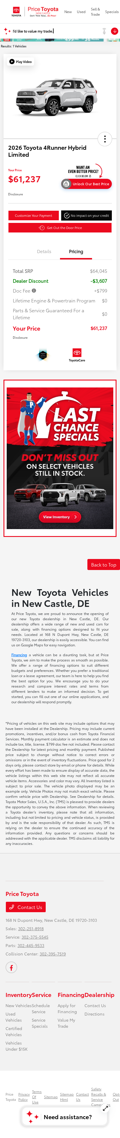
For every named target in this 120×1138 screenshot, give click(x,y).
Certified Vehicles (14, 1031)
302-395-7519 (53, 954)
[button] (20, 61)
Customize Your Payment (33, 215)
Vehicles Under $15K (17, 1046)
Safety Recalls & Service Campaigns (100, 1096)
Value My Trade (66, 1023)
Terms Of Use (37, 1096)
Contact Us (29, 906)
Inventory (19, 994)
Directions (94, 1014)
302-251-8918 (31, 928)
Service (41, 994)
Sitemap (51, 1096)
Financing (19, 654)
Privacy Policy (24, 1097)
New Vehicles (19, 1005)
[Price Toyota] (35, 11)
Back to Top (103, 564)
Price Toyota (11, 1097)
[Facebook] (11, 967)
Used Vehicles (14, 1017)
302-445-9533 (30, 945)
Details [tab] (44, 251)
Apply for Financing (67, 1008)
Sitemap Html (67, 1097)
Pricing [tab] (76, 251)
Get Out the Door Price (64, 227)
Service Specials (40, 1023)
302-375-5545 (35, 937)
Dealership (99, 994)
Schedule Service (41, 1008)
